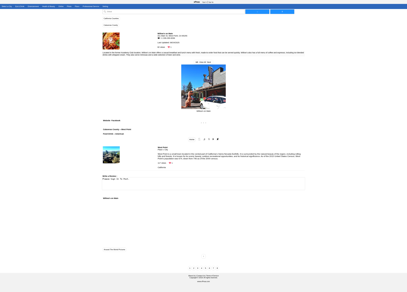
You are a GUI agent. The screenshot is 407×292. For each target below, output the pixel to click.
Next (209, 62)
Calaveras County (111, 25)
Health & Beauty (48, 6)
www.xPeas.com (203, 281)
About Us (191, 276)
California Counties (111, 18)
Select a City (7, 6)
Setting (105, 6)
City (166, 150)
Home (191, 139)
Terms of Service (212, 276)
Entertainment (33, 6)
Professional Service (91, 6)
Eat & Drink (19, 6)
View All (202, 62)
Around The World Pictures (114, 250)
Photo (69, 6)
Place (77, 6)
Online (60, 6)
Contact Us (201, 276)
